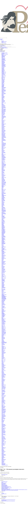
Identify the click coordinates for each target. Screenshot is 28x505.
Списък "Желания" (4, 42)
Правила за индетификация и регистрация (7, 487)
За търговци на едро (4, 500)
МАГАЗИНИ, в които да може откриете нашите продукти (8, 499)
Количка (1, 51)
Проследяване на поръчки (3, 44)
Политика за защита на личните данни (6, 486)
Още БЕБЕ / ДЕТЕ (4, 249)
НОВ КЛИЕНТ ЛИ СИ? (4, 481)
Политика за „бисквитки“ (5, 488)
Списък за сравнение (4, 41)
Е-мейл (1, 46)
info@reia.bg (4, 497)
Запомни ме (2, 48)
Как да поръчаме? (4, 483)
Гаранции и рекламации (4, 485)
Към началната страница (4, 474)
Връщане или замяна (4, 484)
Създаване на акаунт (4, 493)
